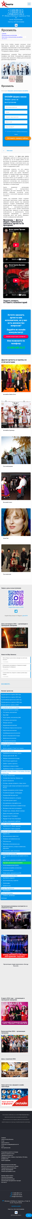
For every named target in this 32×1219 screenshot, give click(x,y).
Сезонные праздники (7, 1177)
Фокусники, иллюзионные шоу (11, 844)
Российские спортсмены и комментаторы (14, 805)
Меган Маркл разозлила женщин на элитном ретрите (15, 658)
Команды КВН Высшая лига (10, 795)
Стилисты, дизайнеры (9, 895)
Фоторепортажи (5, 1147)
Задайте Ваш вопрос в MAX (16, 607)
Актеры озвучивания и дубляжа (11, 821)
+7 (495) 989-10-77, (17, 10)
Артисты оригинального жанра (10, 831)
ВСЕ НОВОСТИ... (6, 684)
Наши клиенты (5, 1142)
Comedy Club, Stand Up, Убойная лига (13, 778)
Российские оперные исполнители (12, 728)
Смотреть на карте (16, 1206)
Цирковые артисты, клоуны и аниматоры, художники (14, 847)
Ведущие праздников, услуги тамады (13, 790)
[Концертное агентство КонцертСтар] (16, 4)
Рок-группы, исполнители (10, 720)
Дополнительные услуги (8, 1179)
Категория (4, 898)
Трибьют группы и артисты (10, 763)
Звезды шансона (7, 722)
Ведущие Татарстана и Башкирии (12, 818)
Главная (4, 33)
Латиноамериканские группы (11, 865)
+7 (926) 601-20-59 (16, 12)
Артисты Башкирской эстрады (11, 735)
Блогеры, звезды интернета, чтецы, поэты (14, 783)
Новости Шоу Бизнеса (7, 1139)
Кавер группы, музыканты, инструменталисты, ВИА (15, 856)
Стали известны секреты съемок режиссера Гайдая (15, 673)
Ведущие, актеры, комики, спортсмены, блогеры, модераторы (15, 772)
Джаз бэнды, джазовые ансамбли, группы (14, 860)
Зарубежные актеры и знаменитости (13, 768)
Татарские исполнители (9, 741)
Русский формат (8, 466)
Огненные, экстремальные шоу (11, 839)
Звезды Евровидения (7, 888)
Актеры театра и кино (9, 775)
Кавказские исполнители (10, 730)
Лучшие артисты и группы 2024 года (11, 694)
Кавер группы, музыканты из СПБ (12, 873)
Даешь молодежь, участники (11, 813)
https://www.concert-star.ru (24, 1114)
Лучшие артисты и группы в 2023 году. (11, 702)
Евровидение (6, 890)
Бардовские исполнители (10, 725)
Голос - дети (6, 745)
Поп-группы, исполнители (10, 712)
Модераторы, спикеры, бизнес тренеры (14, 811)
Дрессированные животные (10, 836)
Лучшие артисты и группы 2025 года (11, 697)
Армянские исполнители (9, 738)
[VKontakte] (16, 25)
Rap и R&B (5, 715)
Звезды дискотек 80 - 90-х (10, 755)
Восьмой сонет (7, 502)
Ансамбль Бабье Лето (9, 394)
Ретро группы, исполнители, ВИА (12, 717)
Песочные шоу (7, 841)
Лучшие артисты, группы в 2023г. (10, 705)
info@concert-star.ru (16, 14)
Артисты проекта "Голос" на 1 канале (13, 748)
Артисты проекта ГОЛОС (8, 743)
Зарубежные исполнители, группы (12, 753)
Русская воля (7, 574)
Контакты (4, 1182)
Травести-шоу (7, 885)
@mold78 (24, 615)
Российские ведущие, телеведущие (12, 792)
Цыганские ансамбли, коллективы (12, 868)
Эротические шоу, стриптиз (10, 880)
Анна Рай (5, 538)
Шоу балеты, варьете (8, 878)
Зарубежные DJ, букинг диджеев (12, 826)
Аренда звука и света (7, 1175)
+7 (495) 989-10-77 (16, 347)
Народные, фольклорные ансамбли (12, 37)
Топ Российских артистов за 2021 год (11, 699)
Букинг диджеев (6, 824)
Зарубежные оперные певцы (11, 766)
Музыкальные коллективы (9, 35)
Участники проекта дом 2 (10, 800)
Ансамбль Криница (8, 430)
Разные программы (7, 893)
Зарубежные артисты (7, 751)
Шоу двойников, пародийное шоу (12, 803)
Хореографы (6, 883)
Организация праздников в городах (11, 1180)
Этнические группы (8, 870)
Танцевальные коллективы (9, 875)
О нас (2, 1141)
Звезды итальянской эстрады (11, 758)
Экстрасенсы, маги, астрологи (11, 851)
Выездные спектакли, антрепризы (12, 808)
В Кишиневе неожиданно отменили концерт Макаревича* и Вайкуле (14, 666)
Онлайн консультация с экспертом (15, 336)
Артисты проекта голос (7, 1153)
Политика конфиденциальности (10, 1144)
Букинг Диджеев (5, 1160)
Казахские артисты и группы (10, 709)
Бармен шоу (6, 833)
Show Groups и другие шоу (10, 761)
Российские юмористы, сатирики (12, 798)
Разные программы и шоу (8, 1171)
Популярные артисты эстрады (10, 707)
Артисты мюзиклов (8, 780)
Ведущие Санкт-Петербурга (10, 816)
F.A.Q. (2, 1146)
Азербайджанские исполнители (11, 733)
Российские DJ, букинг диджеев (11, 828)
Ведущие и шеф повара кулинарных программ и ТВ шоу (16, 786)
